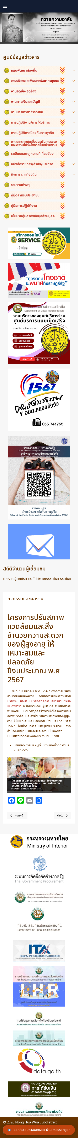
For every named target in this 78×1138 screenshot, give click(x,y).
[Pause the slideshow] (58, 775)
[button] (5, 6)
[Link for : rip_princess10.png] (39, 28)
